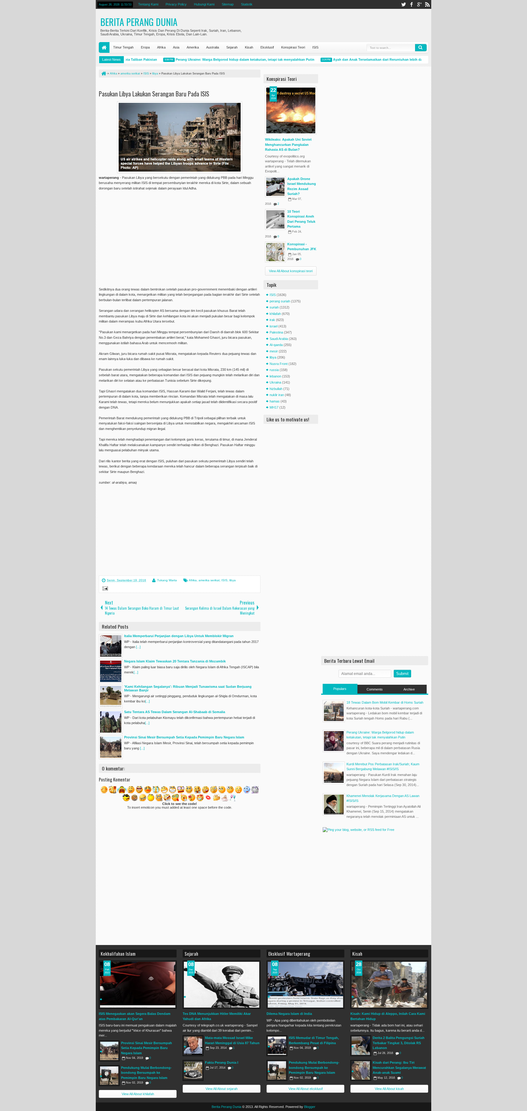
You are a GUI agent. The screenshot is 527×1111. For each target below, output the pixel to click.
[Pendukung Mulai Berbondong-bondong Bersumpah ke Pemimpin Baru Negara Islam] (109, 1075)
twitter (403, 4)
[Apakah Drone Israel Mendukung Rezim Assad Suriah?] (275, 186)
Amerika (193, 47)
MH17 (274, 407)
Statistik (247, 4)
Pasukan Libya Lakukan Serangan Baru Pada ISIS (154, 93)
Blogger (309, 1107)
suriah (274, 307)
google (419, 4)
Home (104, 47)
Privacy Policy (176, 4)
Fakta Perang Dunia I (221, 1062)
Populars (339, 689)
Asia (176, 47)
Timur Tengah (123, 47)
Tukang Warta (167, 580)
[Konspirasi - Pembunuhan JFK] (275, 252)
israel (274, 326)
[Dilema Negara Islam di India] (305, 985)
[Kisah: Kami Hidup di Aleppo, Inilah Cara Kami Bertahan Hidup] (389, 985)
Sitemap (228, 4)
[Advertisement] (170, 85)
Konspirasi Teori (293, 47)
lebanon (275, 376)
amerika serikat (209, 580)
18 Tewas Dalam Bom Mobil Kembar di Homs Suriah (384, 702)
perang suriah (280, 301)
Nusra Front (279, 364)
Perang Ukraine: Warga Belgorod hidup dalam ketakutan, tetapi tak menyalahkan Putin (231, 59)
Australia (212, 47)
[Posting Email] (104, 589)
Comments (375, 689)
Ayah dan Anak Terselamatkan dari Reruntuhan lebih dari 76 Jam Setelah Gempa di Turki (390, 59)
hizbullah (276, 389)
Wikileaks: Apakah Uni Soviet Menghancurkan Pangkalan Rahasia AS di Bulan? (288, 144)
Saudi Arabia (279, 339)
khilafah (275, 314)
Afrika (161, 47)
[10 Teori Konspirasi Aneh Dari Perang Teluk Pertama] (275, 219)
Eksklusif (267, 47)
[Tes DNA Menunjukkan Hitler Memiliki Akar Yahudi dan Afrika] (221, 985)
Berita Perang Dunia (138, 22)
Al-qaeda (276, 345)
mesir (274, 351)
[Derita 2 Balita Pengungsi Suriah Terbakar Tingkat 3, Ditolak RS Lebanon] (360, 1045)
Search (421, 47)
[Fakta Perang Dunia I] (193, 1070)
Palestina (276, 332)
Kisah (249, 47)
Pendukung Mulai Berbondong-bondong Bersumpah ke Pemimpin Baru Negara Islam (146, 1073)
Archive (409, 689)
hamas (275, 401)
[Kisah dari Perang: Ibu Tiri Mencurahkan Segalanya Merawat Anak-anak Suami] (360, 1070)
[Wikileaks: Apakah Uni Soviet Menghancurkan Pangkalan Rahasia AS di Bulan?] (291, 110)
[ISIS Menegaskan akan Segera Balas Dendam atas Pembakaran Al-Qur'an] (138, 985)
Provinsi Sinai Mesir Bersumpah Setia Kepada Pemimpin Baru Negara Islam (146, 1048)
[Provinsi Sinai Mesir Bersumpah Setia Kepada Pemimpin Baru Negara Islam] (109, 1051)
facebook (411, 4)
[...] (138, 647)
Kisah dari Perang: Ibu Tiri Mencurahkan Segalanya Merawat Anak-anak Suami (399, 1067)
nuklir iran (277, 395)
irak (272, 320)
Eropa (145, 47)
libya (232, 580)
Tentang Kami (148, 4)
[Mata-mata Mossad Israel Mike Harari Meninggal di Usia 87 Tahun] (193, 1045)
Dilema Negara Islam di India (289, 1013)
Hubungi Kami (204, 4)
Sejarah (232, 47)
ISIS (315, 47)
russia (274, 370)
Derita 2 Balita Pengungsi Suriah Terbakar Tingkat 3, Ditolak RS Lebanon (399, 1043)
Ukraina (275, 382)
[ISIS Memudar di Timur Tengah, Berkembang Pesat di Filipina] (277, 1045)
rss (427, 4)
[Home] (103, 73)
